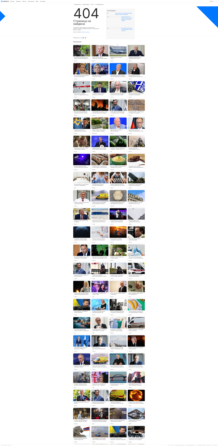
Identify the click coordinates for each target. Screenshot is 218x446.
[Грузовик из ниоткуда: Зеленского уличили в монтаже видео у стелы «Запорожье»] (99, 253)
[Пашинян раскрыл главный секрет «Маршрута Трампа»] (81, 361)
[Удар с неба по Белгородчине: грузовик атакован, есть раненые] (99, 361)
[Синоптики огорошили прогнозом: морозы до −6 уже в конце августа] (99, 271)
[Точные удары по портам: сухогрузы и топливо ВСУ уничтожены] (118, 234)
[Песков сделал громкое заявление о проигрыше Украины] (99, 53)
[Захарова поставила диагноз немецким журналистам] (99, 307)
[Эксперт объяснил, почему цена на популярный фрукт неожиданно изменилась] (136, 307)
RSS (168, 445)
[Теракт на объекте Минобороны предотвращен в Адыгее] (118, 416)
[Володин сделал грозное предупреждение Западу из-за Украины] (136, 71)
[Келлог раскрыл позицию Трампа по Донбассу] (118, 289)
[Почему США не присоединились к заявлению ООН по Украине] (136, 434)
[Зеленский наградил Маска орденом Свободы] (136, 234)
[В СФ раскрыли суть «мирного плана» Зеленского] (81, 307)
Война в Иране (86, 4)
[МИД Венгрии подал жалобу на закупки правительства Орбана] (99, 144)
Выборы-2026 (78, 4)
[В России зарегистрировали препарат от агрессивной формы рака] (136, 253)
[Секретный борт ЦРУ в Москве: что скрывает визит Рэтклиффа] (118, 107)
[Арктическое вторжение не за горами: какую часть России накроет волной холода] (99, 216)
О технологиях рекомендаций (179, 445)
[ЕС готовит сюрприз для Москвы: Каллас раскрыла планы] (81, 71)
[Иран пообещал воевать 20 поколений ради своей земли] (136, 380)
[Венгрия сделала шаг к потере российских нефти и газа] (136, 198)
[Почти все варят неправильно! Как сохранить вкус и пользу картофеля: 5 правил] (118, 162)
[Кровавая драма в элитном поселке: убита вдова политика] (81, 162)
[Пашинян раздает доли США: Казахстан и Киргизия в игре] (118, 343)
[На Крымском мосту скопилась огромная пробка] (118, 380)
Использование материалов (201, 445)
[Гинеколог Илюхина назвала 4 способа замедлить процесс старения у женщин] (81, 416)
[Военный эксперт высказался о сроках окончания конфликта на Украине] (81, 53)
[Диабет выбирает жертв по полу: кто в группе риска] (136, 289)
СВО (93, 4)
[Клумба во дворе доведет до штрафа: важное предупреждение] (118, 253)
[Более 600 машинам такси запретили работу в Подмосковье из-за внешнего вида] (81, 325)
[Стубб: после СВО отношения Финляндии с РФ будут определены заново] (81, 343)
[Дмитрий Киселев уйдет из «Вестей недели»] (118, 126)
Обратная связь (209, 445)
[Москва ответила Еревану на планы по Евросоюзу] (81, 434)
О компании (5, 445)
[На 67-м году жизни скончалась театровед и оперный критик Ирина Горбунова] (118, 307)
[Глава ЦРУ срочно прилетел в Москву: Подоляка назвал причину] (99, 398)
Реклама (9, 445)
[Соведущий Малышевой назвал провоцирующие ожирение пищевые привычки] (118, 198)
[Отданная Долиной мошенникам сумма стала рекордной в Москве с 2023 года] (81, 289)
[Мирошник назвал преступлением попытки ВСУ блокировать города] (99, 343)
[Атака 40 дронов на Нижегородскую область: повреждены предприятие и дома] (136, 144)
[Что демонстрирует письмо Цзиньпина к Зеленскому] (99, 89)
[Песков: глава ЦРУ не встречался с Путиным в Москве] (81, 198)
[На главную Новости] (5, 1)
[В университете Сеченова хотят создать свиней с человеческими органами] (99, 162)
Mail (1, 445)
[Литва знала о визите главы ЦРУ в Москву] (81, 398)
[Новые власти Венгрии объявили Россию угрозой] (136, 343)
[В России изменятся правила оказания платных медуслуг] (99, 234)
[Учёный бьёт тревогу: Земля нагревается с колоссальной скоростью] (81, 234)
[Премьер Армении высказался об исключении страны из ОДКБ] (118, 89)
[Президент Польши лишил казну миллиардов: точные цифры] (81, 253)
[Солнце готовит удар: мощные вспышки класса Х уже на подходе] (136, 398)
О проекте (172, 445)
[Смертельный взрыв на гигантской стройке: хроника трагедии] (118, 398)
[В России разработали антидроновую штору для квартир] (136, 216)
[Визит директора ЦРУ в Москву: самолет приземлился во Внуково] (118, 71)
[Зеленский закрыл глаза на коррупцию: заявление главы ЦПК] (118, 434)
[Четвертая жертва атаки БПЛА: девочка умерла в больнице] (99, 198)
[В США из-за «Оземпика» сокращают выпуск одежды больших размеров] (118, 325)
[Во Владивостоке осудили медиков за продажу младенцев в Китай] (136, 162)
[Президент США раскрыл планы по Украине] (81, 216)
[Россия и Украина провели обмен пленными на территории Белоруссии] (136, 89)
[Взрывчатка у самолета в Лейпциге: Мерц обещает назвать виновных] (136, 126)
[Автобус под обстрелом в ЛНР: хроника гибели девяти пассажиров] (136, 271)
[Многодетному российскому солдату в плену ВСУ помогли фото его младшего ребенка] (81, 107)
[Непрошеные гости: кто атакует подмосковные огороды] (81, 144)
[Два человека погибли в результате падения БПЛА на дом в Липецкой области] (81, 89)
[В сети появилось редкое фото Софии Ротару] (99, 289)
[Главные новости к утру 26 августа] (118, 53)
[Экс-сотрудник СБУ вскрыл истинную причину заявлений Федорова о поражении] (118, 361)
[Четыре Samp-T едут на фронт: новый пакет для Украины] (136, 180)
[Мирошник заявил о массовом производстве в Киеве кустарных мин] (136, 361)
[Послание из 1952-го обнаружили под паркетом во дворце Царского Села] (136, 107)
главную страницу (85, 32)
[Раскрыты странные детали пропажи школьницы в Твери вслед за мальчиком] (81, 380)
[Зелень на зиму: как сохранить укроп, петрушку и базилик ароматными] (99, 126)
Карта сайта (215, 445)
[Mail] (1, 1)
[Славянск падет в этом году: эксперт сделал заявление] (118, 271)
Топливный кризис (100, 4)
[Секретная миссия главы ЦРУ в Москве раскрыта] (81, 271)
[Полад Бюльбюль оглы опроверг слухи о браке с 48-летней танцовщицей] (99, 325)
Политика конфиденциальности (190, 445)
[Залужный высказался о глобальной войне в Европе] (81, 126)
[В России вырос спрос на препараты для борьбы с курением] (99, 180)
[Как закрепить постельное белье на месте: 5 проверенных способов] (81, 180)
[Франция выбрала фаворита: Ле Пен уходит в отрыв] (99, 71)
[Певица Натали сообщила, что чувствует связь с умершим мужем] (99, 380)
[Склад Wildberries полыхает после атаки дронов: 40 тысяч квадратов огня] (99, 107)
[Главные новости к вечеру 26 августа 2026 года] (136, 416)
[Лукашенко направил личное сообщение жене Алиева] (136, 53)
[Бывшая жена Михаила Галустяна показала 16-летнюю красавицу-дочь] (99, 416)
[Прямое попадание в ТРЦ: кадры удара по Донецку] (136, 325)
